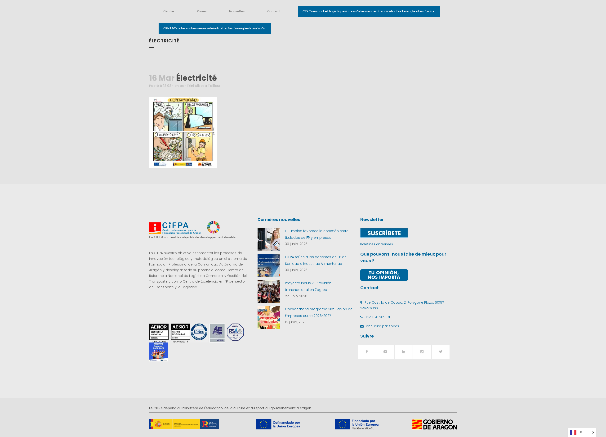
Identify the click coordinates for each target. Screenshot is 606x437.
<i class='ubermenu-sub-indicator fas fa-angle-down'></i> (368, 11)
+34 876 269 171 (377, 317)
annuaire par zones (382, 326)
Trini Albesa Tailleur (204, 85)
